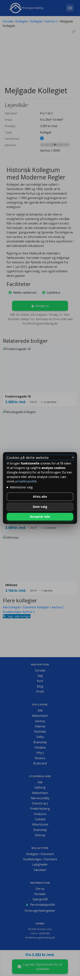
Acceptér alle (40, 517)
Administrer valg (21, 487)
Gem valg (40, 507)
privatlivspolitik (26, 481)
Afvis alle (40, 497)
